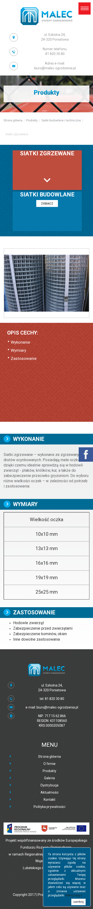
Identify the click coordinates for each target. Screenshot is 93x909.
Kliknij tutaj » (74, 895)
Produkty (32, 120)
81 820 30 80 (55, 51)
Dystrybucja (49, 785)
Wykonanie (20, 342)
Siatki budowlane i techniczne (61, 120)
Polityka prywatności (49, 807)
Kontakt (50, 799)
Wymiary (18, 350)
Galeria (49, 778)
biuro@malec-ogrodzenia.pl (55, 65)
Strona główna (13, 120)
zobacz (47, 203)
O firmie (49, 764)
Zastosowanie (23, 358)
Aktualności (49, 792)
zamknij (78, 902)
